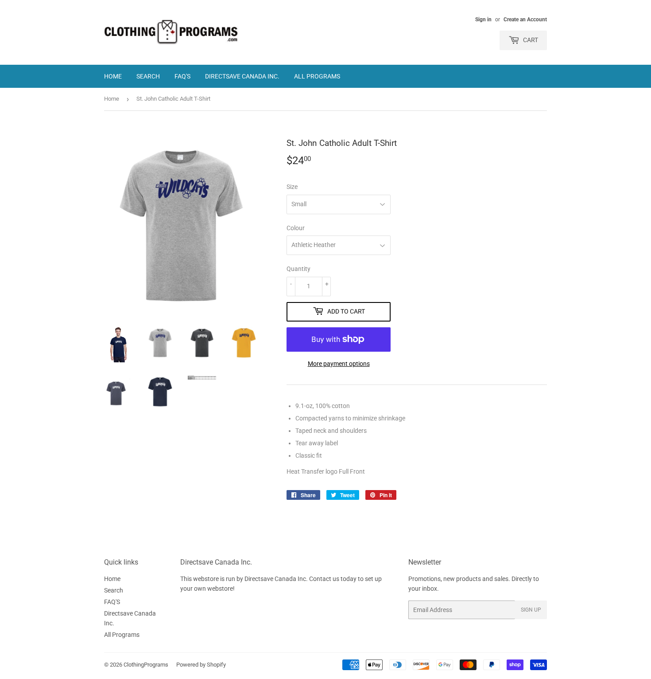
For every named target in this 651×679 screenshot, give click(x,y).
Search (148, 76)
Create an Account (525, 19)
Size (292, 186)
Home (113, 76)
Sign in (483, 19)
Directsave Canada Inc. (242, 76)
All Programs (317, 76)
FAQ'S (182, 76)
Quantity (298, 268)
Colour (296, 228)
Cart (530, 39)
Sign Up (531, 610)
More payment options (339, 363)
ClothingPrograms (146, 664)
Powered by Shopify (201, 664)
